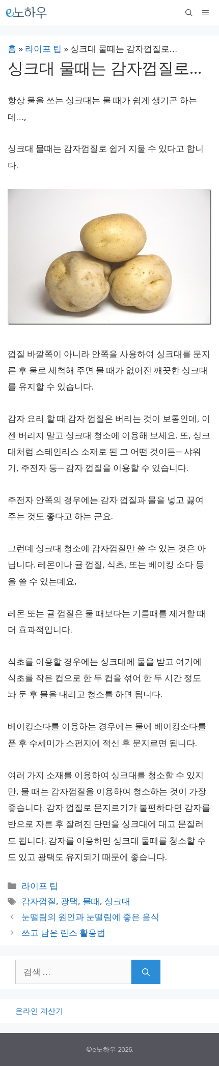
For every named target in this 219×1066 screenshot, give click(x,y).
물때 (91, 901)
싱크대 (117, 901)
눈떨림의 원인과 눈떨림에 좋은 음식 (90, 917)
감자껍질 (38, 901)
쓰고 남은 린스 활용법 (63, 932)
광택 (69, 901)
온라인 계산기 (39, 1010)
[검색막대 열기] (189, 12)
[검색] (145, 972)
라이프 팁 (43, 48)
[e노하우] (27, 12)
